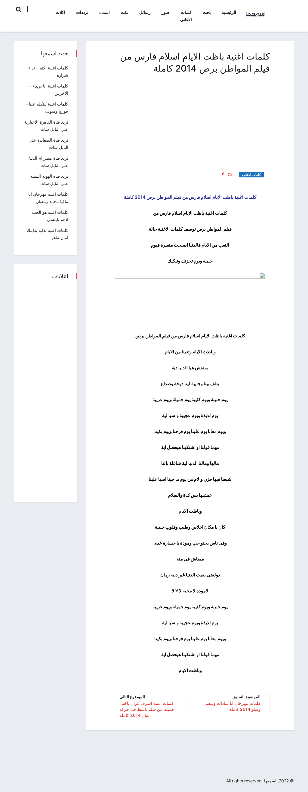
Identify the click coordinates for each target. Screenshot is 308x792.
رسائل (145, 12)
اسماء (104, 12)
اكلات (60, 12)
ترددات (82, 12)
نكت (124, 12)
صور (165, 12)
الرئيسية (229, 12)
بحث (207, 12)
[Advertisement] (190, 121)
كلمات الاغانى (186, 16)
